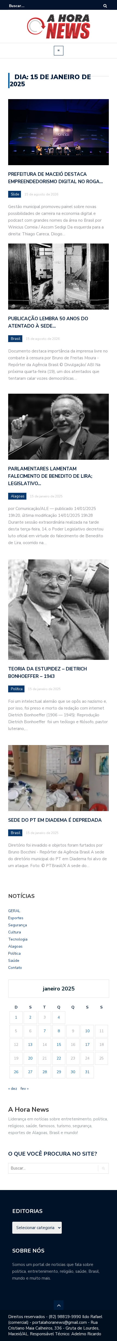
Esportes (15, 918)
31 (87, 1072)
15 (59, 1044)
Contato (15, 967)
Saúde (13, 960)
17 (87, 1044)
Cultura (14, 932)
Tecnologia (17, 939)
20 (30, 1058)
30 (73, 1072)
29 (59, 1072)
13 (30, 1044)
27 (30, 1072)
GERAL (14, 910)
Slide (15, 194)
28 (44, 1072)
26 (16, 1072)
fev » (24, 1088)
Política (14, 953)
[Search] (105, 6)
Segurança (17, 925)
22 (59, 1058)
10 (87, 1031)
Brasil (15, 338)
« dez (12, 1088)
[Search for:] (25, 6)
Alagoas (15, 946)
